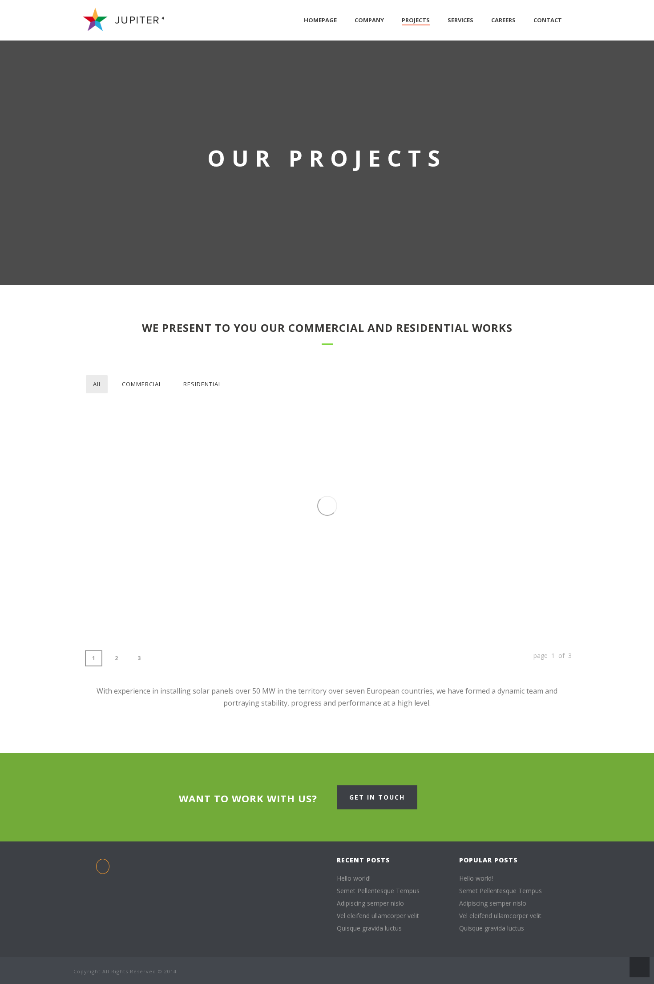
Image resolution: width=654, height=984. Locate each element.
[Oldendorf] (443, 498)
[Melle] (246, 572)
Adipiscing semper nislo (370, 903)
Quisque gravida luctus (369, 928)
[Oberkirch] (541, 498)
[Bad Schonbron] (541, 438)
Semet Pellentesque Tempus (378, 891)
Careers (503, 20)
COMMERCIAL (142, 384)
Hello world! (354, 878)
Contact (547, 20)
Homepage (320, 20)
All (97, 384)
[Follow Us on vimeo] (265, 860)
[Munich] (147, 572)
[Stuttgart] (344, 441)
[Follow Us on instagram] (253, 860)
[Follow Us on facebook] (102, 866)
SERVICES (460, 20)
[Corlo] (344, 572)
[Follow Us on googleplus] (241, 860)
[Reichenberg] (443, 438)
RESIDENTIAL (202, 384)
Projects (416, 20)
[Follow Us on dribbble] (217, 860)
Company (369, 20)
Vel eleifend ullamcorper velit (378, 916)
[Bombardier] (147, 441)
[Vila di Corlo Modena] (246, 438)
